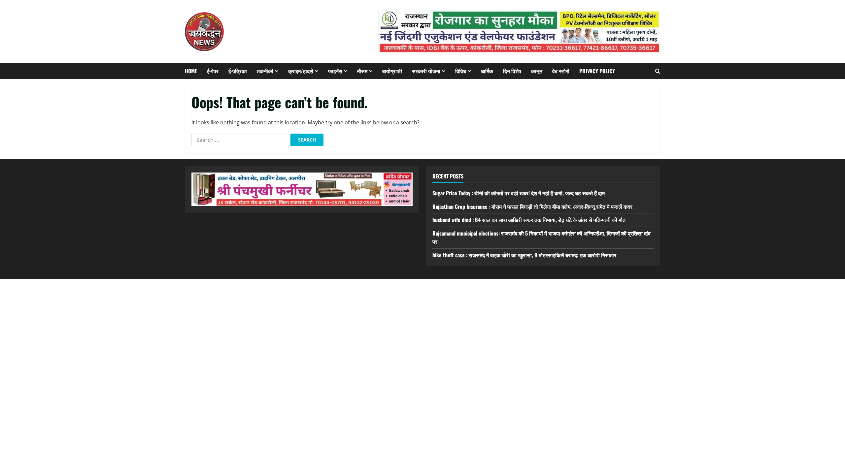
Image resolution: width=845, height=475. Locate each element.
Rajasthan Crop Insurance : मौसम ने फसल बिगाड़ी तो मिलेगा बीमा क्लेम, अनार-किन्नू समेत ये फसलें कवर (532, 206)
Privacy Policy (597, 71)
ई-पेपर (213, 71)
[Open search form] (657, 71)
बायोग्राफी (392, 71)
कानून (536, 71)
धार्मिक (487, 71)
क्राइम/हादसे (300, 71)
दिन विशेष (512, 71)
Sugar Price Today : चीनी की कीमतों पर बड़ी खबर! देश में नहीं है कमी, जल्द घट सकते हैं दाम (518, 193)
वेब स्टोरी (560, 71)
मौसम (362, 71)
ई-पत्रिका (237, 71)
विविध (460, 71)
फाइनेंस (335, 71)
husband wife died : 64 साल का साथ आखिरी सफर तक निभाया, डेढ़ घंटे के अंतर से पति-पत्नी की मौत (528, 220)
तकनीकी (265, 71)
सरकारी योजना (426, 71)
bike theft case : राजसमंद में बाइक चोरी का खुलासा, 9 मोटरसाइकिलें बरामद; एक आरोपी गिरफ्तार (524, 255)
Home (191, 71)
